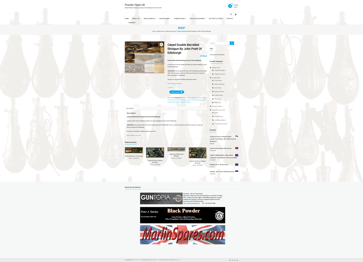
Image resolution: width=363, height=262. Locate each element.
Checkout (132, 22)
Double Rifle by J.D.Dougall (134, 156)
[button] (161, 44)
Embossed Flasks (220, 84)
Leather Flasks (219, 95)
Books (216, 113)
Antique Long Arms (170, 31)
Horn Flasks (218, 88)
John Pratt (175, 102)
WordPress (177, 259)
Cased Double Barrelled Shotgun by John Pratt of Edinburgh (185, 100)
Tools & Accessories (196, 18)
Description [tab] (130, 108)
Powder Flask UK (135, 4)
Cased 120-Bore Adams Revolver (198, 162)
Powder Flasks (179, 18)
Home (127, 18)
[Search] (232, 43)
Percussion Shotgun (185, 102)
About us (135, 18)
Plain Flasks (218, 99)
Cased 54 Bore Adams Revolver (155, 161)
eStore (158, 259)
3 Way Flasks (218, 80)
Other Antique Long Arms (175, 83)
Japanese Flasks (219, 91)
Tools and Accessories (218, 110)
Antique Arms (164, 18)
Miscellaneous (149, 18)
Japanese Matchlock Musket (176, 155)
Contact (230, 18)
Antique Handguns (220, 70)
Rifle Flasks (218, 102)
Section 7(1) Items (215, 18)
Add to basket (175, 92)
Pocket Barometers (220, 120)
